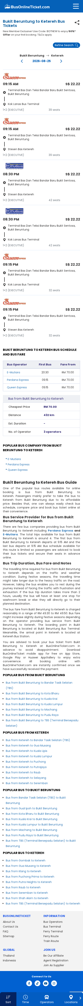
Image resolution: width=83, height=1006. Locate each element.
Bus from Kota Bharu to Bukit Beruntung (32, 814)
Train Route (51, 941)
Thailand (8, 956)
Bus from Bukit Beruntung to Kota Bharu (32, 693)
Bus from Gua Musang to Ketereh (28, 866)
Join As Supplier (53, 965)
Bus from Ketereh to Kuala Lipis (26, 751)
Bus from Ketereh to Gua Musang (28, 745)
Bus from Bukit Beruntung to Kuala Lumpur (34, 704)
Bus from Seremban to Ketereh (27, 893)
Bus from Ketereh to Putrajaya (26, 767)
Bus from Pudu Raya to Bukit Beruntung (32, 835)
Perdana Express (18, 380)
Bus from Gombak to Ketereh (25, 860)
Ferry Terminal (53, 931)
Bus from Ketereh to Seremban (27, 783)
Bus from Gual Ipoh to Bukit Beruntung (31, 808)
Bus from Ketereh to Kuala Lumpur (29, 756)
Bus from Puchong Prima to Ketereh (30, 877)
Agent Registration (55, 960)
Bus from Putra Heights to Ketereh (29, 882)
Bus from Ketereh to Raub (23, 772)
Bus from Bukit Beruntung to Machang (31, 709)
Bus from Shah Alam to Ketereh (27, 898)
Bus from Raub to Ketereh (23, 887)
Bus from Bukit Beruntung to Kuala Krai (31, 699)
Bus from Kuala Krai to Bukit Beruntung (31, 819)
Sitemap (8, 936)
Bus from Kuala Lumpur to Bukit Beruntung (34, 824)
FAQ (5, 931)
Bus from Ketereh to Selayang (26, 778)
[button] (8, 999)
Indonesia (9, 960)
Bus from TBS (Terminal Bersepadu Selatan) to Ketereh (43, 903)
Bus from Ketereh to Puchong (26, 762)
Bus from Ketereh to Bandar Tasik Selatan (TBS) (38, 740)
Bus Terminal (52, 927)
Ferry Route (51, 936)
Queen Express (17, 387)
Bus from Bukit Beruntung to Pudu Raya (32, 715)
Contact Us (10, 927)
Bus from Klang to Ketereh (23, 871)
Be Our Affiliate (53, 956)
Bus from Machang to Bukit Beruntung (31, 830)
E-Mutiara (13, 372)
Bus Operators (53, 922)
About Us (9, 922)
